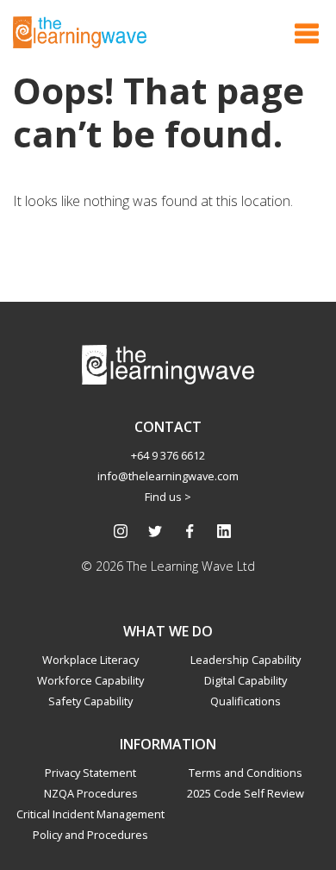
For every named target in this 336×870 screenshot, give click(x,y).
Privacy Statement (90, 772)
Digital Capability (245, 680)
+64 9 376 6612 (168, 455)
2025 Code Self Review (245, 793)
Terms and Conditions (245, 772)
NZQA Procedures (91, 793)
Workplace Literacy (90, 659)
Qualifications (245, 701)
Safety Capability (90, 701)
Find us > (168, 496)
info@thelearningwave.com (168, 476)
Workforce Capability (90, 680)
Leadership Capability (245, 659)
